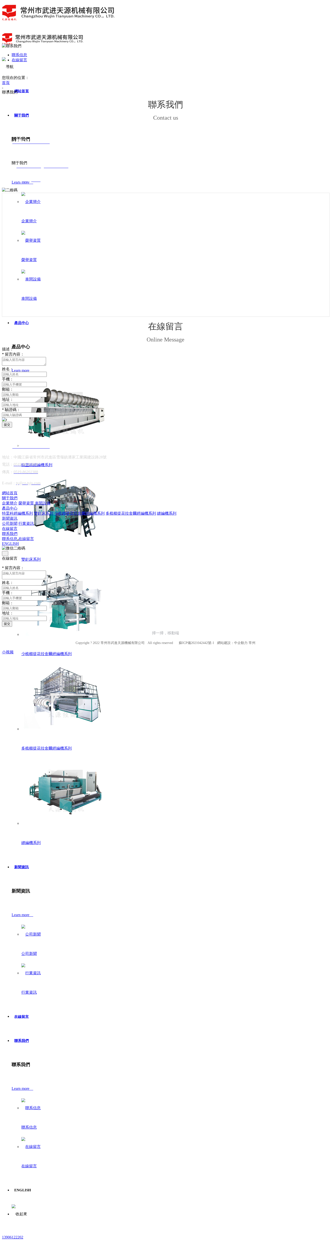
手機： (8, 379)
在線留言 (21, 1016)
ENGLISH (10, 544)
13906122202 (12, 1237)
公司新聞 (29, 954)
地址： (8, 399)
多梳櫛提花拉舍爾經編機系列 (46, 748)
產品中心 (21, 323)
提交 (7, 424)
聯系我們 (21, 1041)
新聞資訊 (21, 867)
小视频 (8, 652)
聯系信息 (29, 1127)
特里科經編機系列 (17, 513)
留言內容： (13, 354)
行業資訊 (29, 992)
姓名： (8, 369)
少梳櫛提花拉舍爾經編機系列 (46, 654)
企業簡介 (29, 221)
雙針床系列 (31, 559)
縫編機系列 (31, 843)
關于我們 (21, 115)
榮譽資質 (29, 260)
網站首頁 (21, 91)
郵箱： (8, 389)
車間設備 (29, 298)
